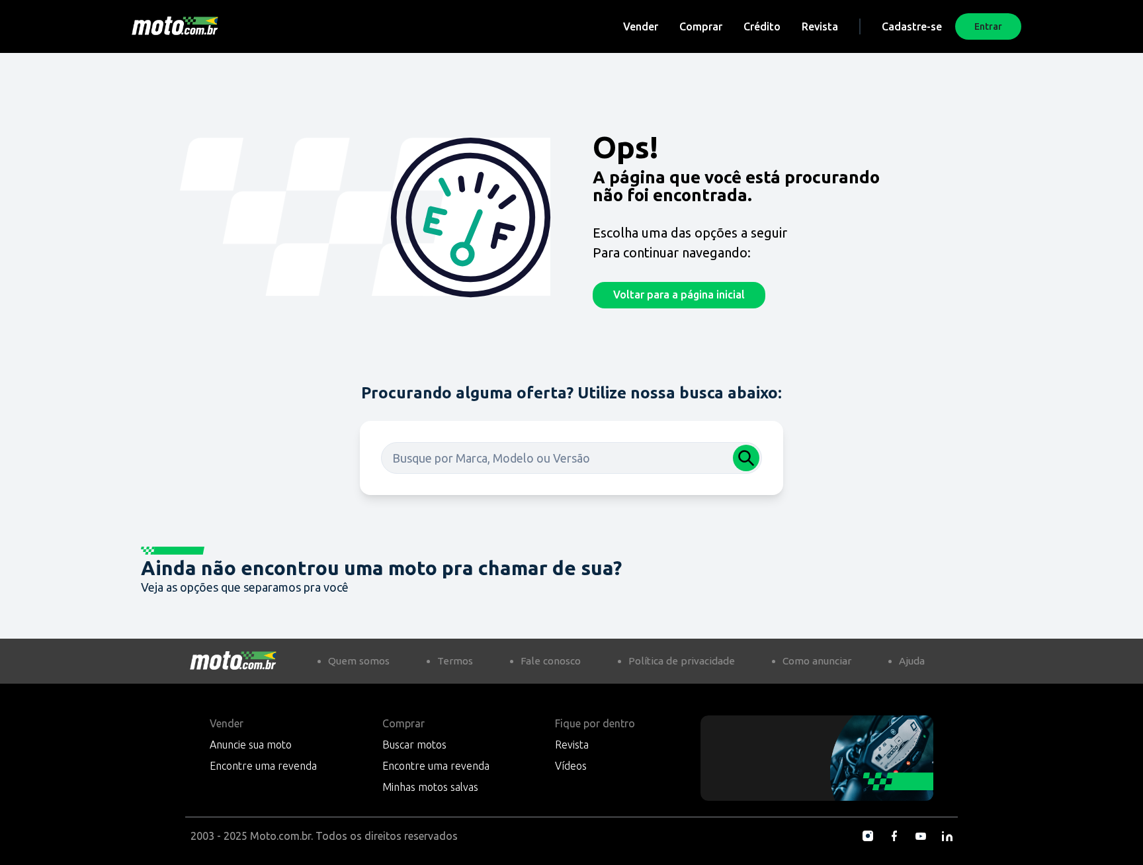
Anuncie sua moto (251, 745)
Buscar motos (414, 745)
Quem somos (359, 660)
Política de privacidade (681, 660)
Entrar (988, 26)
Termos (455, 660)
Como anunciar (817, 660)
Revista (820, 26)
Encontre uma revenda (263, 766)
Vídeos (571, 766)
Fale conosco (551, 660)
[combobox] (571, 458)
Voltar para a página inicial (679, 294)
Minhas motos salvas (430, 787)
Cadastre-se (912, 26)
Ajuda (912, 660)
